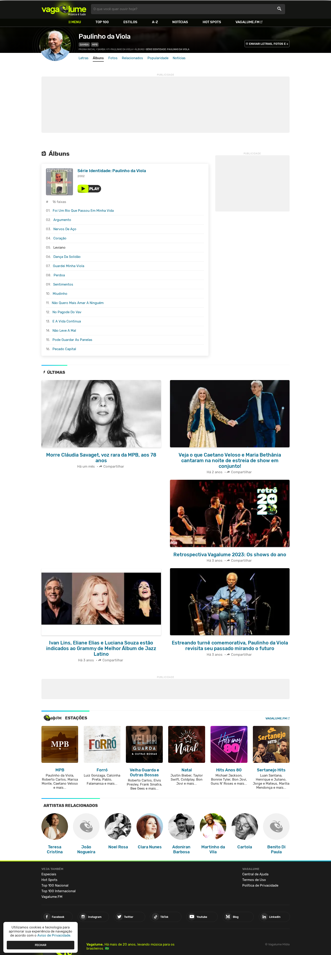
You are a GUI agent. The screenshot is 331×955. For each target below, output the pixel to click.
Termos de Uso (254, 880)
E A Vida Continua (66, 321)
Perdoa (59, 275)
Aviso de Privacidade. (54, 935)
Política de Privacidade (260, 885)
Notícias (180, 22)
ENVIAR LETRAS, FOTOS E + (268, 43)
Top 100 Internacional (58, 891)
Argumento (62, 220)
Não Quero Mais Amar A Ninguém (78, 303)
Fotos (113, 58)
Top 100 (102, 22)
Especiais (48, 874)
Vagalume (63, 9)
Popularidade (157, 58)
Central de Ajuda (255, 874)
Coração (59, 238)
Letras (83, 58)
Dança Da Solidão (67, 257)
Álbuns (139, 49)
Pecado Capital (64, 349)
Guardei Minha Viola (68, 266)
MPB (94, 44)
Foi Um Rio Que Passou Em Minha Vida (83, 211)
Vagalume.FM (247, 22)
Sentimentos (63, 284)
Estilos (130, 22)
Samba (84, 44)
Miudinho (60, 294)
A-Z (155, 22)
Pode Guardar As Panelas (72, 340)
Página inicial (87, 49)
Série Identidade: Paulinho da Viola (111, 170)
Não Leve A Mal (64, 331)
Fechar (40, 944)
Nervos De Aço (64, 229)
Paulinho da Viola (104, 36)
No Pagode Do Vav (66, 312)
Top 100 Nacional (54, 885)
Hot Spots (212, 22)
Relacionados (132, 58)
